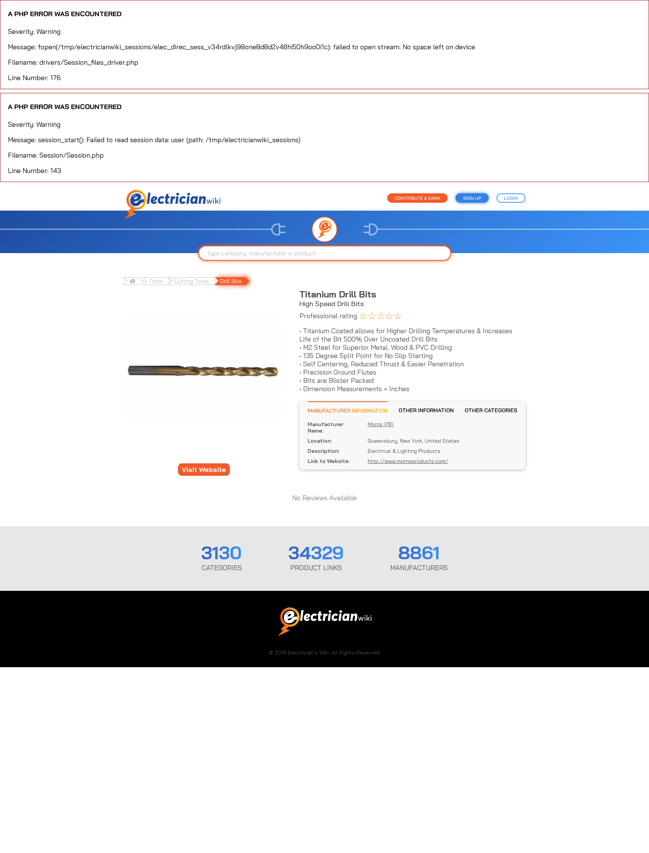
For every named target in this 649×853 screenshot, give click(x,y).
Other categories (491, 410)
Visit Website (204, 469)
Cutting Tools (191, 281)
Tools (156, 281)
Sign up (472, 198)
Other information (426, 410)
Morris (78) (381, 424)
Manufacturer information (348, 410)
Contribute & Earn (417, 198)
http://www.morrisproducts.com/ (408, 461)
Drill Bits (230, 281)
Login (511, 198)
